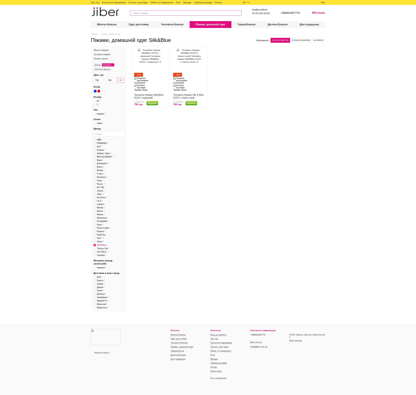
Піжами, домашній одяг (210, 24)
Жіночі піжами (101, 50)
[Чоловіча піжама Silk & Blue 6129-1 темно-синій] (189, 70)
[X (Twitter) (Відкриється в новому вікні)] (230, 2)
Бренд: (98, 65)
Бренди (187, 2)
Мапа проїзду (295, 340)
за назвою (318, 40)
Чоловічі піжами (102, 54)
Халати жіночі (101, 58)
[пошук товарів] (239, 13)
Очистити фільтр (102, 69)
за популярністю (280, 40)
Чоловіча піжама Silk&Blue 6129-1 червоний (148, 96)
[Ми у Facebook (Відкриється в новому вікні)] (226, 2)
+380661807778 (290, 13)
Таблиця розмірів (203, 2)
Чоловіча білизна (172, 24)
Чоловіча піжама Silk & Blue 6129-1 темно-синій (188, 96)
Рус (248, 2)
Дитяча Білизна (278, 24)
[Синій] (95, 91)
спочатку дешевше (301, 40)
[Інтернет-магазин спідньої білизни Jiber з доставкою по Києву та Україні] (105, 337)
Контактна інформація (114, 2)
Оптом (218, 2)
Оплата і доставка (138, 2)
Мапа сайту (216, 371)
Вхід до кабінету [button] (218, 335)
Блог (178, 2)
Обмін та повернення (161, 2)
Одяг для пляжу (139, 24)
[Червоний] (98, 91)
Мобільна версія (102, 353)
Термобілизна (246, 24)
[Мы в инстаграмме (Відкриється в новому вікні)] (234, 2)
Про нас (95, 2)
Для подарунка (309, 24)
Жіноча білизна (107, 24)
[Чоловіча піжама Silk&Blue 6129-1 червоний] (150, 70)
